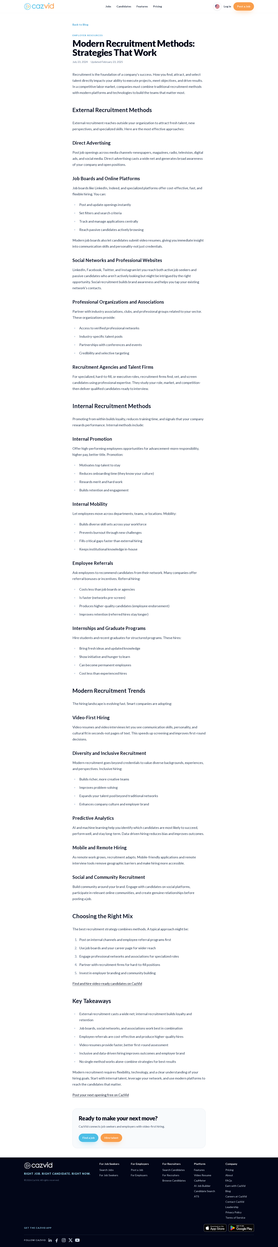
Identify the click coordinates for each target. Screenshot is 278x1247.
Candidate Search (204, 1191)
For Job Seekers (108, 1175)
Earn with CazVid (235, 1185)
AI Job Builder (202, 1185)
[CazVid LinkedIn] (50, 1240)
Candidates (123, 6)
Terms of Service (235, 1217)
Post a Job (243, 6)
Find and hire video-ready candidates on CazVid (107, 983)
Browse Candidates (174, 1180)
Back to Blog (80, 24)
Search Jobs (106, 1169)
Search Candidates (173, 1169)
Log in (227, 6)
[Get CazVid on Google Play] (241, 1228)
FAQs (228, 1180)
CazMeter (200, 1180)
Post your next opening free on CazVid (100, 1095)
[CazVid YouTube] (77, 1240)
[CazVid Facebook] (57, 1240)
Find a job (88, 1137)
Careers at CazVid (236, 1196)
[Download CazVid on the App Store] (215, 1228)
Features (142, 6)
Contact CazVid (234, 1201)
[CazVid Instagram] (63, 1240)
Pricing (157, 6)
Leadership (231, 1207)
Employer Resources (87, 35)
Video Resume (202, 1175)
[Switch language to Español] (217, 6)
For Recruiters (170, 1175)
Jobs (108, 6)
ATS (196, 1196)
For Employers (139, 1175)
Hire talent (111, 1137)
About (229, 1175)
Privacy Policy (233, 1212)
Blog (228, 1191)
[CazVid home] (39, 6)
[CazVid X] (70, 1240)
